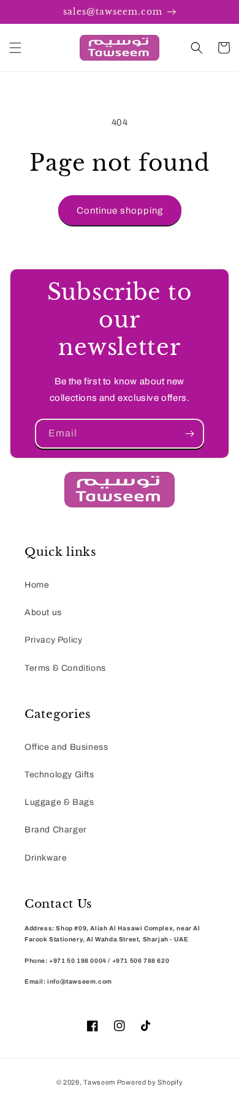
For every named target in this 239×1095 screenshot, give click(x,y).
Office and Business (66, 747)
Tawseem (99, 1082)
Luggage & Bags (59, 802)
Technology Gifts (59, 774)
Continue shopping (120, 210)
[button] (15, 47)
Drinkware (46, 857)
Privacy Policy (53, 640)
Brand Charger (56, 829)
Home (37, 584)
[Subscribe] (189, 434)
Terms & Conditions (65, 668)
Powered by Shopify (150, 1082)
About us (43, 612)
